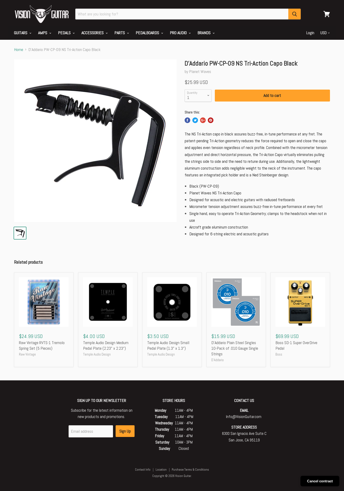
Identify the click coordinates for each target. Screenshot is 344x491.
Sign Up (125, 431)
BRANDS (205, 32)
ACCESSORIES (93, 32)
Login (310, 32)
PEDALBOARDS (148, 32)
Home (18, 49)
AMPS (43, 32)
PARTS (120, 32)
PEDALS (65, 32)
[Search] (294, 14)
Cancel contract (320, 481)
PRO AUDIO (179, 32)
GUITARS (21, 32)
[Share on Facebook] (187, 120)
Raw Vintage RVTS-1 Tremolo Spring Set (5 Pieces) (42, 345)
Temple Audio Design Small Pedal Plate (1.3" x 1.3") (168, 345)
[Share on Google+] (203, 120)
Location (161, 470)
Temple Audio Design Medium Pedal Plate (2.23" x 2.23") (105, 345)
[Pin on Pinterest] (210, 120)
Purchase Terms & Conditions (190, 470)
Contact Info (142, 470)
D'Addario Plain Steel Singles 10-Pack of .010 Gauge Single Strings (234, 348)
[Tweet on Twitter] (195, 120)
